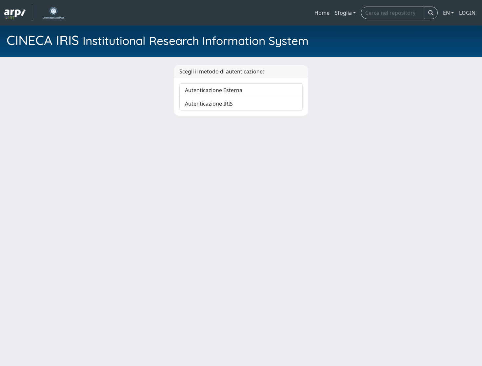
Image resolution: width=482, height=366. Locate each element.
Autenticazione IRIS (209, 103)
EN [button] (446, 12)
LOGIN (467, 12)
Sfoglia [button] (343, 12)
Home (322, 12)
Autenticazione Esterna (213, 90)
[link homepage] (18, 13)
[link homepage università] (53, 13)
